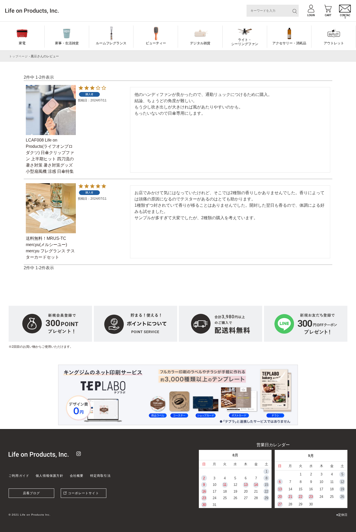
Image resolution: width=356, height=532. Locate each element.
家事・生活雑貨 (67, 43)
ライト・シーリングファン (244, 42)
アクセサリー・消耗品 (289, 43)
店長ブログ (31, 493)
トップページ (18, 56)
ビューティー (156, 43)
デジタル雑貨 (200, 43)
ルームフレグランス (111, 43)
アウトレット (334, 43)
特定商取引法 (100, 476)
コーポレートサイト (83, 493)
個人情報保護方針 (49, 476)
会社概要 (77, 476)
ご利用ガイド (19, 476)
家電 (22, 43)
